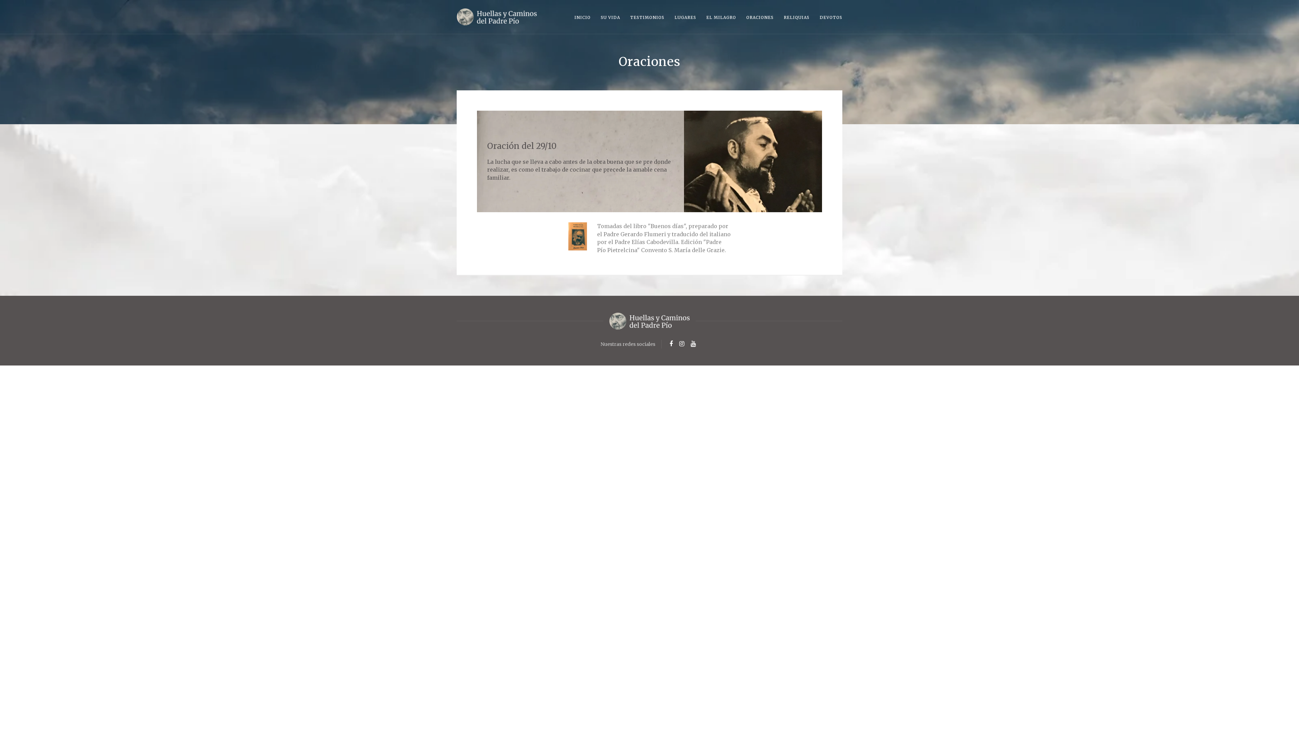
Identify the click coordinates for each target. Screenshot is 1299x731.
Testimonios (647, 17)
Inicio (582, 17)
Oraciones (760, 17)
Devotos (831, 17)
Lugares (685, 17)
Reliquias (797, 17)
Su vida (610, 17)
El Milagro (721, 17)
